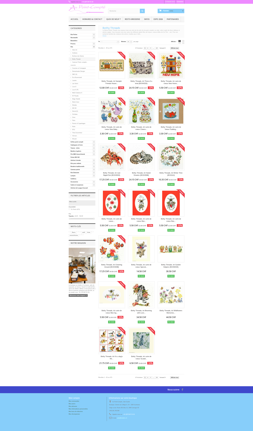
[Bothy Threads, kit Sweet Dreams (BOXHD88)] (141, 157)
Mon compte (74, 398)
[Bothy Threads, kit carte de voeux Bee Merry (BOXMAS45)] (141, 203)
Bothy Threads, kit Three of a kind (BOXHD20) (141, 82)
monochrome (74, 235)
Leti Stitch (75, 83)
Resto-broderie (132, 19)
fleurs (73, 232)
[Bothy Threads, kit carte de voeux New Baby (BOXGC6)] (111, 111)
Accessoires (74, 182)
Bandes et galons (76, 151)
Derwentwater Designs (78, 71)
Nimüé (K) (75, 111)
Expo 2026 (158, 19)
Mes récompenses (74, 414)
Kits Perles (74, 34)
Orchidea (74, 114)
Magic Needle (76, 99)
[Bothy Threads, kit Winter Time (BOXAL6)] (171, 157)
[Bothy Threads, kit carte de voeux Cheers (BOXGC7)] (141, 111)
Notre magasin (78, 243)
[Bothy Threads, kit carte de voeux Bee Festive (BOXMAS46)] (171, 203)
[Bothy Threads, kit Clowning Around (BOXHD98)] (111, 249)
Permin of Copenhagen (78, 123)
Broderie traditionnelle (77, 166)
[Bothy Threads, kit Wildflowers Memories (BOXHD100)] (171, 294)
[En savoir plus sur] (70, 231)
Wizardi (74, 139)
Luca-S (74, 86)
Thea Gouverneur (77, 132)
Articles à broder (76, 160)
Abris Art (74, 50)
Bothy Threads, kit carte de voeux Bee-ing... (112, 312)
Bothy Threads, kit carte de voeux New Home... (171, 82)
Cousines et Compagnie (79, 68)
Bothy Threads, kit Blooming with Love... (141, 312)
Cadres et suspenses (77, 185)
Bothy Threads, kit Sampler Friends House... (112, 82)
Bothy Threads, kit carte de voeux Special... (141, 266)
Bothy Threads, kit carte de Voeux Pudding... (171, 128)
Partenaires (173, 19)
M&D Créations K (77, 93)
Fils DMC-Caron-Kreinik (78, 154)
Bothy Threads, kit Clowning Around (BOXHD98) (111, 266)
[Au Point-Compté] (87, 9)
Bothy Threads (76, 59)
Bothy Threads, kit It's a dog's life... (112, 358)
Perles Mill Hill (75, 157)
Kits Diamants (75, 172)
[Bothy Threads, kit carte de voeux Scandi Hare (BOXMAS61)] (141, 340)
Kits (72, 47)
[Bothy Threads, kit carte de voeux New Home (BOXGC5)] (171, 65)
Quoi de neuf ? (113, 19)
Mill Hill (74, 108)
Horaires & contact (92, 19)
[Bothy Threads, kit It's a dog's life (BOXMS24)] (111, 340)
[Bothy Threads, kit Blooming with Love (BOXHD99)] (141, 294)
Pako (73, 120)
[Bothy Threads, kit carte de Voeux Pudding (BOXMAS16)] (171, 111)
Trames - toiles (75, 148)
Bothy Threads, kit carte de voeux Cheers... (141, 128)
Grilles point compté (77, 142)
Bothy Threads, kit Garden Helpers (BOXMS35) (171, 266)
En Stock (75, 209)
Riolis (73, 126)
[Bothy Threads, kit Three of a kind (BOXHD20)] (141, 65)
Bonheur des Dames (78, 56)
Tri (99, 41)
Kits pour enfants (76, 163)
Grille (179, 43)
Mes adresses (73, 406)
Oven (73, 117)
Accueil (74, 19)
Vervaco (74, 136)
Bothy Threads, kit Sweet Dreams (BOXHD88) (141, 174)
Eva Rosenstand (77, 77)
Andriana (74, 53)
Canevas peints (75, 169)
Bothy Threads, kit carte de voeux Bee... (141, 220)
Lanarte (74, 80)
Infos (147, 19)
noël (83, 232)
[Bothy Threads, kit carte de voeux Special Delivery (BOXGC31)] (141, 249)
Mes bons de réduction (76, 411)
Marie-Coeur (75, 102)
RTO (73, 129)
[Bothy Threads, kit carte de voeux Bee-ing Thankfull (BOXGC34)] (111, 294)
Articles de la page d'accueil (79, 188)
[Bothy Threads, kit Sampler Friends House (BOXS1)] (111, 65)
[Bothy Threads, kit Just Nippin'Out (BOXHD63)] (111, 157)
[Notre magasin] (82, 265)
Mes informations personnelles (78, 409)
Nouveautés (74, 37)
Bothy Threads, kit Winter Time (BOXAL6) (171, 174)
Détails (105, 36)
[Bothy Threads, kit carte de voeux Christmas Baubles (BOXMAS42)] (111, 203)
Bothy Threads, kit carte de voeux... (112, 220)
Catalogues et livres (77, 145)
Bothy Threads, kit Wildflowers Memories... (171, 312)
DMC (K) (74, 74)
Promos (73, 43)
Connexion (180, 1)
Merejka (74, 105)
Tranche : (71, 216)
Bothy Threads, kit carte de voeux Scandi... (141, 358)
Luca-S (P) (75, 89)
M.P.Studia (75, 96)
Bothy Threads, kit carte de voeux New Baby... (112, 128)
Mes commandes (74, 401)
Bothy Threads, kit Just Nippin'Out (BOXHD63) (111, 174)
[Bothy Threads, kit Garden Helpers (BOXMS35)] (171, 249)
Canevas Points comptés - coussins (79, 63)
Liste (183, 43)
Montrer (123, 41)
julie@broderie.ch (122, 418)
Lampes (73, 175)
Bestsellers (74, 40)
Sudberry (73, 178)
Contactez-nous (170, 1)
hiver (88, 232)
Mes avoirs (72, 403)
